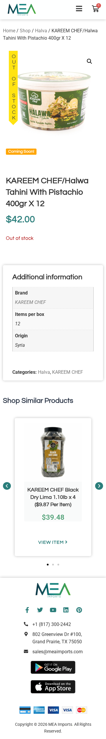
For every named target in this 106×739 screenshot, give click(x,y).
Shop (25, 30)
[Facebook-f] (27, 610)
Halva (41, 30)
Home (9, 30)
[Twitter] (40, 610)
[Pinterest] (79, 610)
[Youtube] (53, 610)
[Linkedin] (66, 610)
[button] (89, 61)
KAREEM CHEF (30, 302)
